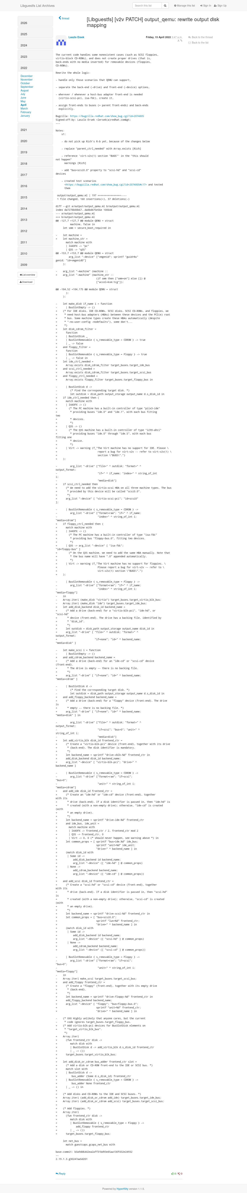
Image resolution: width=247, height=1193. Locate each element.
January (25, 115)
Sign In (207, 5)
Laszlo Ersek (76, 37)
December (27, 76)
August (25, 90)
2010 (24, 253)
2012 (24, 231)
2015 (24, 197)
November (27, 79)
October (25, 83)
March (24, 108)
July (23, 94)
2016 (24, 186)
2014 (24, 208)
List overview (28, 274)
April (23, 105)
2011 (24, 242)
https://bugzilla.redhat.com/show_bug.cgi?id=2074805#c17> (106, 184)
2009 (24, 264)
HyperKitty (122, 1188)
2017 (24, 174)
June (23, 97)
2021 (24, 129)
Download (27, 281)
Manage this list (185, 5)
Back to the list (199, 42)
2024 (24, 45)
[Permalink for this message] (181, 40)
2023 (24, 56)
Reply (61, 1173)
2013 (24, 219)
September (27, 86)
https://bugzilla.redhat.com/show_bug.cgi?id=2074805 (107, 116)
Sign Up (222, 5)
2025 (24, 34)
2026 (24, 23)
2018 (24, 163)
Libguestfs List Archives (37, 5)
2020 (24, 141)
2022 (24, 68)
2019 (24, 152)
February (26, 112)
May (23, 101)
